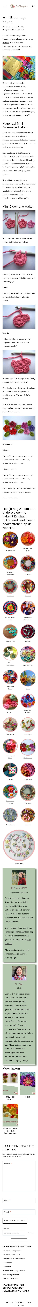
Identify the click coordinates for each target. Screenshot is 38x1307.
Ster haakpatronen (10, 1278)
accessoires (10, 1029)
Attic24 (6, 43)
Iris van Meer (18, 888)
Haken (9, 1302)
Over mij (19, 1305)
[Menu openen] (5, 6)
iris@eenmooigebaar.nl (19, 892)
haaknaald (18, 147)
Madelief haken (10, 550)
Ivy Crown (28, 641)
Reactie (8, 1164)
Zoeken (6, 1228)
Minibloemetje (28, 758)
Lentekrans (28, 574)
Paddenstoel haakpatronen (14, 1270)
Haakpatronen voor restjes (14, 1259)
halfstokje (23, 339)
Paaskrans (28, 596)
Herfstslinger (28, 734)
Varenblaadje (10, 824)
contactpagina (11, 957)
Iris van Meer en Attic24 (14, 27)
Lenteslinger (10, 734)
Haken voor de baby (11, 1255)
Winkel (20, 1302)
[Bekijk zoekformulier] (33, 6)
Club (29, 1302)
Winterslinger (19, 863)
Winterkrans (27, 803)
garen (7, 136)
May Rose (10, 712)
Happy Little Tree (28, 665)
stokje (15, 339)
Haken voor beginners (12, 1251)
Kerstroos (28, 824)
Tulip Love (10, 779)
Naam (7, 1200)
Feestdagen (7, 1263)
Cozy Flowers (28, 779)
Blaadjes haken (10, 641)
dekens (21, 1025)
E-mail (7, 1212)
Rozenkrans (10, 596)
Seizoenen (7, 1266)
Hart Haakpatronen (11, 1274)
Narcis (28, 689)
